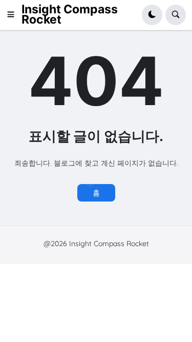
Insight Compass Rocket (70, 14)
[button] (14, 15)
